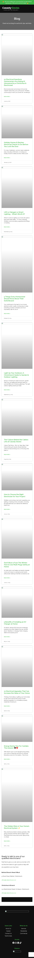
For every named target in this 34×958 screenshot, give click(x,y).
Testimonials (8, 936)
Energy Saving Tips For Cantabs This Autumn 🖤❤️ (16, 747)
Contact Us (8, 933)
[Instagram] (16, 943)
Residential (23, 931)
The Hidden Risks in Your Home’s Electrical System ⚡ (16, 827)
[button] (30, 8)
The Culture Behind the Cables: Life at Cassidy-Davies (16, 441)
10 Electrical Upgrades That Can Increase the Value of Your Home (17, 692)
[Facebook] (13, 943)
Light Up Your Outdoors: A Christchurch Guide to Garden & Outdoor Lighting (16, 375)
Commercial (23, 933)
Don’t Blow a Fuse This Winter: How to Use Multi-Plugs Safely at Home (17, 565)
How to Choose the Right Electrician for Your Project (14, 495)
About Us (8, 928)
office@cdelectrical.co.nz (9, 880)
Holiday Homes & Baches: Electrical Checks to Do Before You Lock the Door (16, 144)
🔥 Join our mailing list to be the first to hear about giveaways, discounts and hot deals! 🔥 (17, 2)
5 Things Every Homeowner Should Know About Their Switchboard (14, 299)
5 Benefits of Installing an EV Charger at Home (15, 623)
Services (23, 928)
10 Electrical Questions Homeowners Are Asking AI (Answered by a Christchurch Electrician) (15, 82)
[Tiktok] (21, 943)
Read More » (7, 96)
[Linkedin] (18, 943)
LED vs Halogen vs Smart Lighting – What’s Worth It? (14, 213)
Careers (8, 931)
